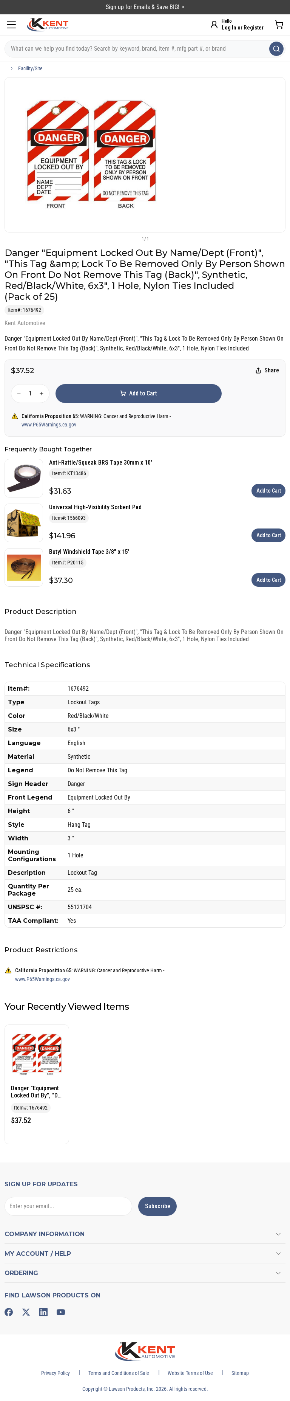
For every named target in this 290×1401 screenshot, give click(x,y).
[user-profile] (214, 24)
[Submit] (276, 49)
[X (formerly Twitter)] (26, 1312)
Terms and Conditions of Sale (118, 1373)
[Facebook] (9, 1312)
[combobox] (145, 48)
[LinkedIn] (43, 1312)
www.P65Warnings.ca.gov (49, 425)
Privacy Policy (55, 1373)
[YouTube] (61, 1312)
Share (271, 370)
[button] (133, 239)
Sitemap (240, 1373)
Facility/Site (30, 68)
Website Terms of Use (190, 1373)
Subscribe (157, 1206)
